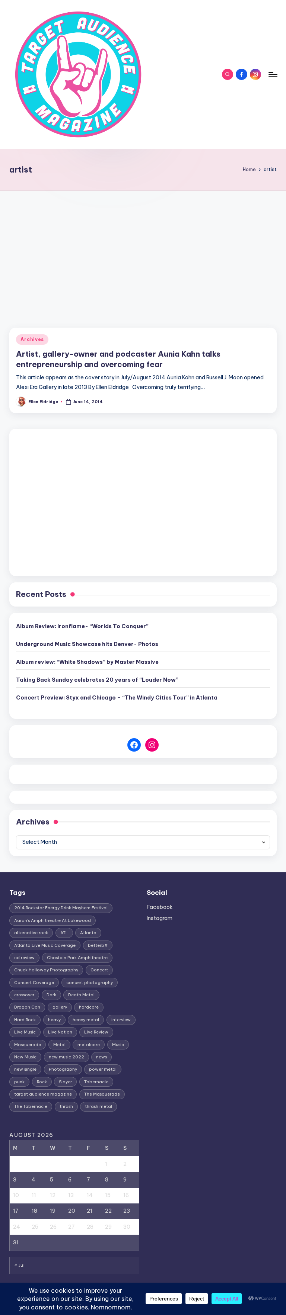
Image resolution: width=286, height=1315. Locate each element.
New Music (25, 1057)
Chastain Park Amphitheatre (77, 957)
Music (118, 1044)
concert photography (89, 982)
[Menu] (272, 74)
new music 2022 (66, 1057)
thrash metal (98, 1106)
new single (25, 1069)
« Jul (20, 1265)
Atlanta (88, 932)
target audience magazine (43, 1094)
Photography (63, 1069)
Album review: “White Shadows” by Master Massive (87, 662)
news (101, 1057)
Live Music (25, 1032)
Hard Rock (25, 1019)
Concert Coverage (34, 982)
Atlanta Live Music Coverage (45, 945)
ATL (64, 932)
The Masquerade (102, 1094)
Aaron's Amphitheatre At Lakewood (52, 920)
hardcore (89, 1007)
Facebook (160, 907)
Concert (99, 969)
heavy (54, 1019)
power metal (103, 1069)
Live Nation (60, 1032)
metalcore (88, 1044)
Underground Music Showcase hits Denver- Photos (87, 644)
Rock (42, 1081)
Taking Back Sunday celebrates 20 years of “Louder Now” (97, 679)
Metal (59, 1044)
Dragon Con (27, 1007)
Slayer (65, 1081)
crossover (24, 994)
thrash (66, 1106)
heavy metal (86, 1019)
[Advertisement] (143, 246)
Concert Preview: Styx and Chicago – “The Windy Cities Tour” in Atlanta (116, 697)
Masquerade (27, 1044)
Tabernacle (96, 1081)
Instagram (159, 918)
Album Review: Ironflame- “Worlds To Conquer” (82, 626)
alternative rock (31, 932)
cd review (24, 957)
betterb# (98, 945)
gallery (60, 1007)
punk (19, 1081)
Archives (32, 339)
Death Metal (81, 994)
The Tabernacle (30, 1106)
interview (121, 1019)
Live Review (96, 1032)
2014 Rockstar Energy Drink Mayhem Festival (61, 907)
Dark (51, 994)
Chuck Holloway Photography (46, 969)
